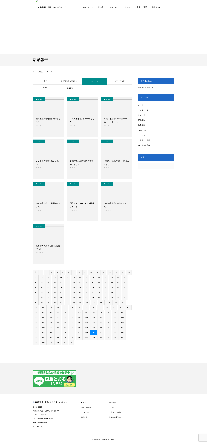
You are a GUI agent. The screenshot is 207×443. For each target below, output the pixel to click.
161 (50, 327)
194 (101, 337)
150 (65, 322)
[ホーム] (33, 72)
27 (99, 277)
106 (36, 307)
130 (108, 312)
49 (48, 287)
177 (72, 332)
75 (118, 292)
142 (101, 317)
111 (72, 307)
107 (43, 307)
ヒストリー (142, 115)
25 (86, 277)
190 (72, 337)
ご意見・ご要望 (141, 7)
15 (122, 272)
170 (115, 327)
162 (57, 327)
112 (79, 307)
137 (65, 317)
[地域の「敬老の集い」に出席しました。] (116, 148)
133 (36, 317)
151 (72, 322)
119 (128, 307)
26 (93, 277)
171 (122, 327)
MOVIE (45, 88)
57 (99, 287)
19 (48, 277)
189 (65, 337)
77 (36, 297)
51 (61, 287)
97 (67, 302)
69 (80, 292)
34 (48, 282)
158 (122, 322)
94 (48, 302)
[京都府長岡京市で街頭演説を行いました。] (48, 233)
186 (43, 337)
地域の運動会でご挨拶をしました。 (48, 205)
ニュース (94, 81)
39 (80, 282)
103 (108, 302)
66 (61, 292)
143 (108, 317)
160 (43, 327)
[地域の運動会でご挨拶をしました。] (48, 190)
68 (74, 292)
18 (42, 277)
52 (67, 287)
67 (67, 292)
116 (107, 307)
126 (79, 312)
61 (124, 287)
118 (121, 307)
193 (93, 337)
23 (74, 277)
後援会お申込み (144, 145)
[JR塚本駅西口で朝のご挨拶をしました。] (82, 148)
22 (67, 277)
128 (93, 312)
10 (91, 272)
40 (86, 282)
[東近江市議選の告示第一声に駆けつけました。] (116, 106)
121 (43, 312)
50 (55, 287)
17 (36, 277)
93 (42, 302)
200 (50, 342)
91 (124, 297)
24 (80, 277)
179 (86, 332)
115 (100, 307)
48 (42, 287)
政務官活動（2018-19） (70, 81)
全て (45, 81)
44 (112, 282)
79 (48, 297)
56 (93, 287)
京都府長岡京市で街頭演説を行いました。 (48, 247)
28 (105, 277)
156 (108, 322)
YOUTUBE (114, 7)
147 (43, 322)
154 (93, 322)
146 (36, 322)
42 (99, 282)
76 (124, 292)
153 (86, 322)
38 (74, 282)
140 (86, 317)
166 (86, 327)
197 (122, 337)
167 (93, 327)
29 (112, 277)
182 (108, 332)
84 (80, 297)
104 (115, 302)
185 (36, 337)
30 (118, 277)
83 (74, 297)
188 (57, 337)
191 (79, 337)
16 (129, 272)
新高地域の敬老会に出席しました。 (48, 120)
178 (79, 332)
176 (65, 332)
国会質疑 (70, 88)
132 (122, 312)
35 (55, 282)
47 (36, 287)
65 (55, 292)
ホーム (140, 105)
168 (101, 327)
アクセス (126, 7)
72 (99, 292)
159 (36, 327)
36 (61, 282)
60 (118, 287)
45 (118, 282)
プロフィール (88, 7)
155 (101, 322)
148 (50, 322)
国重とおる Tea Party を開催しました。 (82, 205)
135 (50, 317)
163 (65, 327)
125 (72, 312)
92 (36, 302)
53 (74, 287)
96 (61, 302)
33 (42, 282)
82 (67, 297)
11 (97, 272)
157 (115, 322)
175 (57, 332)
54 (80, 287)
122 (50, 312)
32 (36, 282)
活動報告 (101, 7)
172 (36, 332)
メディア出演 (119, 81)
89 (112, 297)
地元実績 (141, 125)
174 (50, 332)
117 (114, 307)
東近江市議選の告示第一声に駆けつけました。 (116, 120)
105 (123, 302)
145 (122, 317)
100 (87, 302)
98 (74, 302)
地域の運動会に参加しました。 (115, 205)
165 (79, 327)
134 (43, 317)
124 (65, 312)
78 (42, 297)
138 (72, 317)
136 (57, 317)
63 (42, 292)
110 (65, 307)
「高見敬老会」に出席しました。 (82, 120)
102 (101, 302)
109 (57, 307)
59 (112, 287)
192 (86, 337)
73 (105, 292)
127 (86, 312)
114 (93, 307)
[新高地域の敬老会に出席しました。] (48, 106)
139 (79, 317)
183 (115, 332)
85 (86, 297)
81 (61, 297)
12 (103, 272)
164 (72, 327)
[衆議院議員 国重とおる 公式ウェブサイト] (51, 7)
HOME (83, 403)
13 (110, 272)
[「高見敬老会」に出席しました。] (82, 106)
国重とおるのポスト (145, 88)
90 (118, 297)
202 (65, 342)
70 (86, 292)
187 (50, 337)
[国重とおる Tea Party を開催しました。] (82, 190)
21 (61, 277)
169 (108, 327)
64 (48, 292)
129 (101, 312)
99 (80, 302)
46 (124, 282)
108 (50, 307)
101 (94, 302)
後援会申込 (156, 7)
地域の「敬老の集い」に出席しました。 (116, 162)
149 (57, 322)
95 (55, 302)
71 (93, 292)
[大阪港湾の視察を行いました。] (48, 148)
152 (79, 322)
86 (93, 297)
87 (99, 297)
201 (57, 342)
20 (55, 277)
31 (124, 277)
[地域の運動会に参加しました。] (116, 190)
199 (43, 342)
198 (36, 342)
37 (67, 282)
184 (122, 332)
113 (86, 307)
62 (36, 292)
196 (115, 337)
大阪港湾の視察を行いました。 (47, 162)
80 (55, 297)
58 (105, 287)
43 (105, 282)
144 (115, 317)
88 (105, 297)
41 (93, 282)
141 (93, 317)
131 (115, 312)
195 (108, 337)
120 (36, 312)
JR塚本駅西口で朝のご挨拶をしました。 (81, 162)
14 (116, 272)
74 (112, 292)
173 (43, 332)
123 (57, 312)
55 (86, 287)
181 (101, 332)
